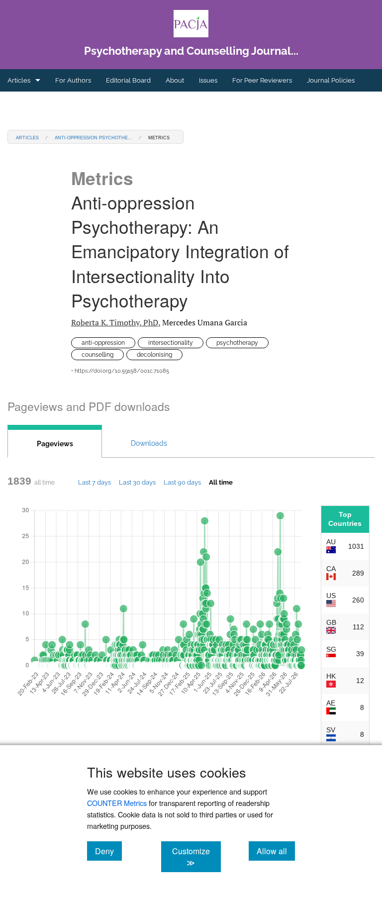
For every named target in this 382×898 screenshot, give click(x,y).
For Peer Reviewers (262, 80)
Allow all (276, 851)
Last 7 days (94, 482)
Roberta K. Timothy (114, 322)
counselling (97, 354)
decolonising (154, 354)
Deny (108, 851)
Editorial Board (128, 80)
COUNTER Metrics (117, 803)
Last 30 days (137, 482)
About (175, 80)
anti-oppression (103, 342)
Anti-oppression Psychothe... (93, 137)
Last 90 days (182, 482)
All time (221, 482)
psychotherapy (237, 342)
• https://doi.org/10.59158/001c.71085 (120, 371)
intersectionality (170, 342)
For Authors (73, 80)
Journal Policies (331, 80)
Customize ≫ (196, 856)
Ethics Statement (32, 102)
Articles (18, 80)
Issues (208, 80)
